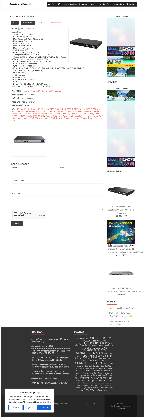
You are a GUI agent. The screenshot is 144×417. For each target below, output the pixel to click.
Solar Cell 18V (106, 366)
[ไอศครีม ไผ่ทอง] (121, 32)
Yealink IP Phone (85, 371)
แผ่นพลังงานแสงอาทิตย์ (89, 385)
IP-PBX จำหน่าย (30, 109)
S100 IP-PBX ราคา (93, 109)
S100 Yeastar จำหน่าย (33, 111)
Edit (14, 23)
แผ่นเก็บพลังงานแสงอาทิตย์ (90, 388)
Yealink (102, 368)
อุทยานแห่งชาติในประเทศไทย (121, 308)
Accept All (44, 408)
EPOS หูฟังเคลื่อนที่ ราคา (95, 355)
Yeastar (36, 114)
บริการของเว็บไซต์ (118, 4)
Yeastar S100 (46, 114)
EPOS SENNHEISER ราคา (91, 351)
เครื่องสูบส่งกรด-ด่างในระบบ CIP (121, 249)
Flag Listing (27, 23)
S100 (52, 109)
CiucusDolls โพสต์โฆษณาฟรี (70, 4)
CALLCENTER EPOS (100, 338)
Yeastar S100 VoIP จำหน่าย (81, 114)
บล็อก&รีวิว (105, 4)
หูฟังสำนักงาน (82, 377)
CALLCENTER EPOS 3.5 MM (94, 341)
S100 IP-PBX (60, 109)
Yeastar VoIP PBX (82, 116)
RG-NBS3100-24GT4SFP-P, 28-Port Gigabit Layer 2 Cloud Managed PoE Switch (50, 359)
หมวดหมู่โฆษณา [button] (90, 4)
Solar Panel (80, 368)
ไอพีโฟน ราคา (101, 390)
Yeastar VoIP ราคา (71, 118)
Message (16, 193)
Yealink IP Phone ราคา (103, 371)
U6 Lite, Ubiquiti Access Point (44, 378)
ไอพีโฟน (89, 390)
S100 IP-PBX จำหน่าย (76, 109)
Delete (41, 23)
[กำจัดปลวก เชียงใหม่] (121, 143)
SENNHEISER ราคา (88, 363)
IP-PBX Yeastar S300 (121, 207)
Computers (29, 28)
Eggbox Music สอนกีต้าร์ (42, 346)
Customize (15, 408)
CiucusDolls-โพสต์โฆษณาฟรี (20, 4)
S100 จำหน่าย (66, 111)
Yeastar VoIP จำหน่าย (53, 118)
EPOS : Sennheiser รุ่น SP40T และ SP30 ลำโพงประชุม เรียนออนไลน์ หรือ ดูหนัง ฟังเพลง (50, 365)
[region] (29, 400)
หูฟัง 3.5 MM (85, 375)
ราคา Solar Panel (96, 373)
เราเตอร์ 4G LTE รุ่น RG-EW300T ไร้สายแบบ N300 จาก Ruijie (50, 340)
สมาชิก (131, 4)
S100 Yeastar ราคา (52, 111)
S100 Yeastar (17, 111)
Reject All (30, 408)
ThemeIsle (120, 408)
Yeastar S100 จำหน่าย (35, 116)
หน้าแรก (53, 4)
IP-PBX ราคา (43, 109)
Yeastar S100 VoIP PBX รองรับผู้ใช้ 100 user (42, 91)
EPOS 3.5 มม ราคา (92, 348)
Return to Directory (56, 23)
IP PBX (20, 109)
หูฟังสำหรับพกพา (99, 380)
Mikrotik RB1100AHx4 (121, 288)
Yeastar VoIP (68, 116)
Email (61, 168)
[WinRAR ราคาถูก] (121, 51)
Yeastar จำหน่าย (87, 118)
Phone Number (18, 180)
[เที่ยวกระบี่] (121, 72)
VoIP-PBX (87, 111)
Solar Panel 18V (91, 368)
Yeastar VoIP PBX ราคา (33, 118)
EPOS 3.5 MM (98, 345)
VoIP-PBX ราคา (25, 114)
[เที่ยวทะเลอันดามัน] (121, 61)
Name (14, 168)
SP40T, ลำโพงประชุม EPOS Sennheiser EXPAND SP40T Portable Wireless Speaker (50, 372)
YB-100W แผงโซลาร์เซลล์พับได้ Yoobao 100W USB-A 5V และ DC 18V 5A (51, 352)
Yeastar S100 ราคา (53, 116)
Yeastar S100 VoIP (61, 114)
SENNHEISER (90, 358)
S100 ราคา (77, 111)
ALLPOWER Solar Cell (82, 338)
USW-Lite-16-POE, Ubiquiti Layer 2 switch (50, 383)
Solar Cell (88, 366)
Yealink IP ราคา (82, 373)
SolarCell (96, 366)
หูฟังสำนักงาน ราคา (98, 378)
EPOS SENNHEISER (94, 349)
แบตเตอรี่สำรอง (89, 383)
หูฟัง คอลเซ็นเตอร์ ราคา (101, 375)
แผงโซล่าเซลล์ (99, 383)
